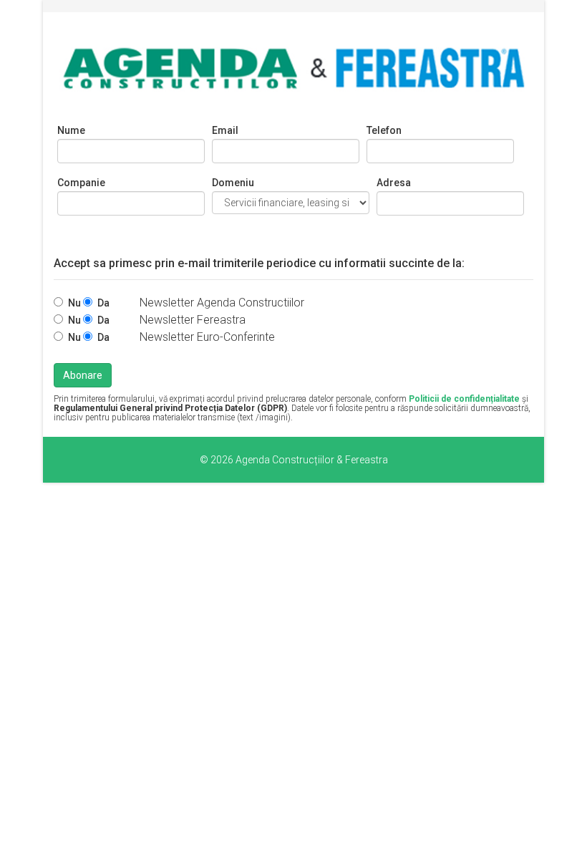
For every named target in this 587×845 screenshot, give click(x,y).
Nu (75, 303)
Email (225, 130)
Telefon (384, 130)
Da (103, 303)
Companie (81, 182)
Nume (71, 130)
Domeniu (233, 182)
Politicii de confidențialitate (464, 399)
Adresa (394, 182)
